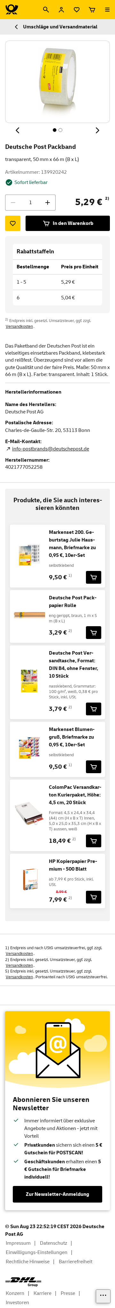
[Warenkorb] (92, 9)
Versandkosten (19, 326)
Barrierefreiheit (75, 1261)
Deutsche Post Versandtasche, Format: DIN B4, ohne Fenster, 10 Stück (73, 664)
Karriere (42, 1293)
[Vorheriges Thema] (18, 130)
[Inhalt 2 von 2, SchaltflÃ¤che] (60, 130)
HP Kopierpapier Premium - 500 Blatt (73, 865)
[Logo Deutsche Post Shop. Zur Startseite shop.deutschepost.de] (11, 9)
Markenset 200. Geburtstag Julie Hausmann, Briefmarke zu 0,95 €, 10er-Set (72, 543)
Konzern (15, 1293)
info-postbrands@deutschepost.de (50, 449)
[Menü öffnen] (107, 9)
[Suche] (46, 9)
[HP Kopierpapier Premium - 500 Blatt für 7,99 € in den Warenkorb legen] (93, 897)
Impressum (18, 1243)
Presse (68, 1293)
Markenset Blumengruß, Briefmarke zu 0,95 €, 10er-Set (72, 737)
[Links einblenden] (103, 1296)
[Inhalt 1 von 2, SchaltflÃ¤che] (55, 130)
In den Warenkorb (73, 223)
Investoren (17, 1302)
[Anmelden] (61, 9)
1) (70, 575)
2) (107, 198)
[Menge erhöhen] (47, 202)
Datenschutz (53, 1243)
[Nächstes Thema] (97, 130)
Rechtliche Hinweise (28, 1261)
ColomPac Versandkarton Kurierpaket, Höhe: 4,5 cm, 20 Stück (75, 795)
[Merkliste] (76, 9)
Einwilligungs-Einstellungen (36, 1252)
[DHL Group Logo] (23, 1282)
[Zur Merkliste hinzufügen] (12, 223)
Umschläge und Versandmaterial (60, 27)
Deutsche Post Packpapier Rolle (72, 602)
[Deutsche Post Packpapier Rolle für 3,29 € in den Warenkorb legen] (93, 632)
